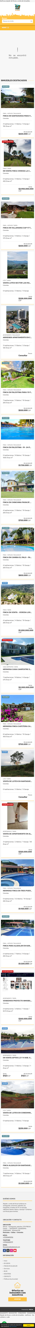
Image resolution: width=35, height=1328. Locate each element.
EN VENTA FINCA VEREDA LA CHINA (17, 171)
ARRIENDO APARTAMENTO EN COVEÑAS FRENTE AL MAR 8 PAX (17, 338)
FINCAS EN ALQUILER (10, 1266)
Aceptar (28, 1325)
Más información (13, 1326)
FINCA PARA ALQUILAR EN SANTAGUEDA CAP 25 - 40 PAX (17, 946)
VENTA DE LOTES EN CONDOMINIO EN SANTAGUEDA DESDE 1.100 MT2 (17, 1113)
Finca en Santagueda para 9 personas (17, 116)
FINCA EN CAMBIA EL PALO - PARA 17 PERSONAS (17, 557)
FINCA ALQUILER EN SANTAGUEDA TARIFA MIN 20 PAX (17, 1165)
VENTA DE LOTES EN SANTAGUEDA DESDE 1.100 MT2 (17, 781)
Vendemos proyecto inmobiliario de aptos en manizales (17, 1001)
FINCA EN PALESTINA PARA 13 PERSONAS (17, 392)
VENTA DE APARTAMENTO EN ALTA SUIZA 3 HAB (17, 834)
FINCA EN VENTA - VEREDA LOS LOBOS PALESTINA (17, 612)
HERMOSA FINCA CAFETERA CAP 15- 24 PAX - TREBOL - (17, 726)
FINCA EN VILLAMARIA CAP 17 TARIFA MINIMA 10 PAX (17, 228)
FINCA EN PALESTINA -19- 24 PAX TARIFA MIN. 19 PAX (17, 447)
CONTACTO (7, 1276)
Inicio (5, 1261)
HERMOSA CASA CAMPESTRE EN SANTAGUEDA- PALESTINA (17, 669)
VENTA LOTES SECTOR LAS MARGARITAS (17, 283)
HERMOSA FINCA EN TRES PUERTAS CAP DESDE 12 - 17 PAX (17, 891)
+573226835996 (8, 1237)
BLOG (5, 1271)
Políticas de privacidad (11, 1279)
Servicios (7, 1268)
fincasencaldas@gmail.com (11, 1247)
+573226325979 (8, 1242)
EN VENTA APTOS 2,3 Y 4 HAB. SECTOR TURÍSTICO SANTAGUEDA (17, 1058)
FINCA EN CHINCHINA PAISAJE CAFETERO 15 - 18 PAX (17, 502)
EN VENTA (7, 1263)
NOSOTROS (7, 1274)
